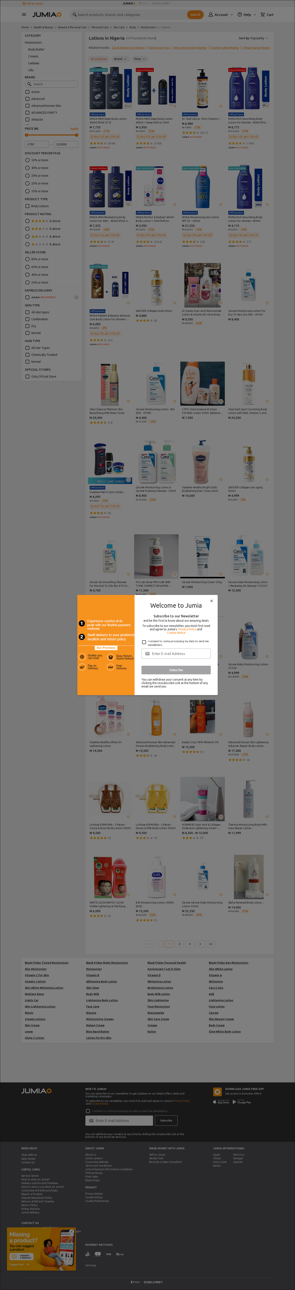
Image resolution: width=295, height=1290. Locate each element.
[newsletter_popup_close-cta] (211, 601)
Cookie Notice (176, 632)
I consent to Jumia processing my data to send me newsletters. (178, 643)
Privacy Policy (187, 629)
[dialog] (147, 645)
